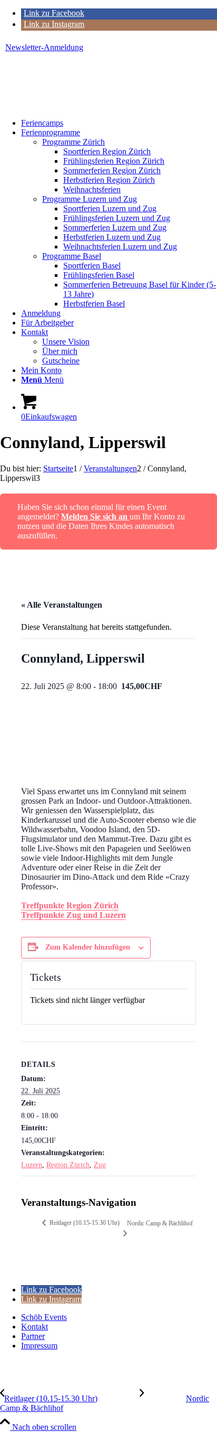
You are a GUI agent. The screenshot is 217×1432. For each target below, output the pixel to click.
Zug (100, 1165)
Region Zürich (68, 1165)
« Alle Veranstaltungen (61, 604)
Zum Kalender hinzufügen (87, 947)
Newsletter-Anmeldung (44, 47)
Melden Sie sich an (95, 516)
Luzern (31, 1165)
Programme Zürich (73, 141)
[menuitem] (111, 47)
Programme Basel (71, 256)
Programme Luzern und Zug (89, 198)
